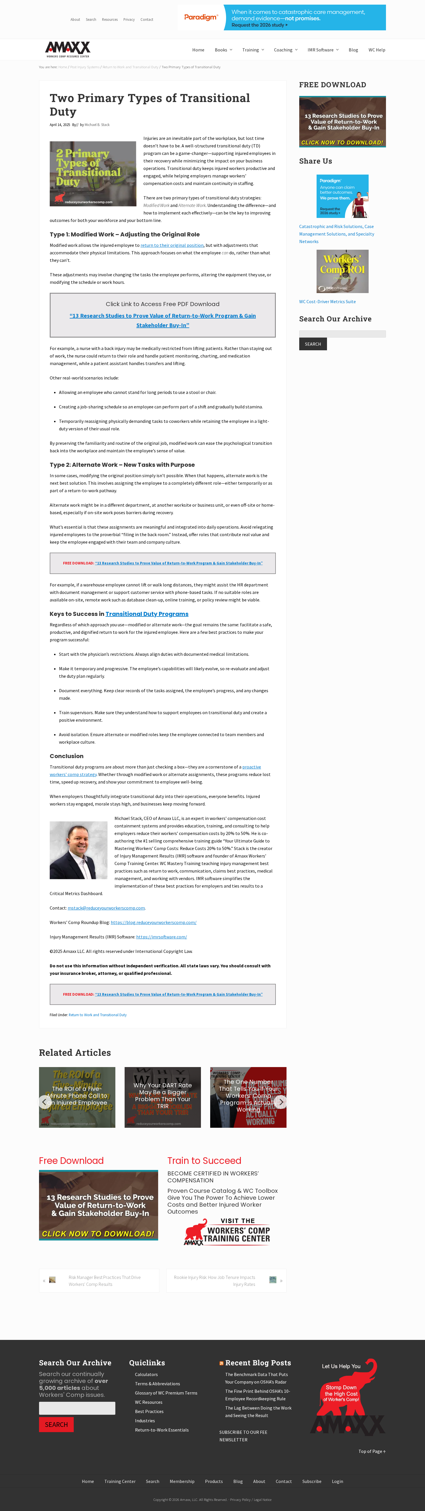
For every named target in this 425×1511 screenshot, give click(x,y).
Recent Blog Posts (258, 1362)
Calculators (146, 1374)
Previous (45, 1102)
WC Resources (148, 1402)
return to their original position (172, 245)
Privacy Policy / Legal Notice (250, 1499)
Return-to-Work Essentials (162, 1430)
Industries (145, 1420)
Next (281, 1102)
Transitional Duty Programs (147, 614)
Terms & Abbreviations (157, 1383)
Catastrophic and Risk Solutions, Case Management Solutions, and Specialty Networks (336, 233)
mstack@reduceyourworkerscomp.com (106, 908)
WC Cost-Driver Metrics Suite (327, 301)
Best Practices (149, 1411)
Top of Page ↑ (372, 1451)
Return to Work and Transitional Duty (98, 1014)
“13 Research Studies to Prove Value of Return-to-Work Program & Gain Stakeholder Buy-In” (179, 563)
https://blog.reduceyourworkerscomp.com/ (154, 922)
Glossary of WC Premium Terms (166, 1393)
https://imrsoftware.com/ (161, 937)
